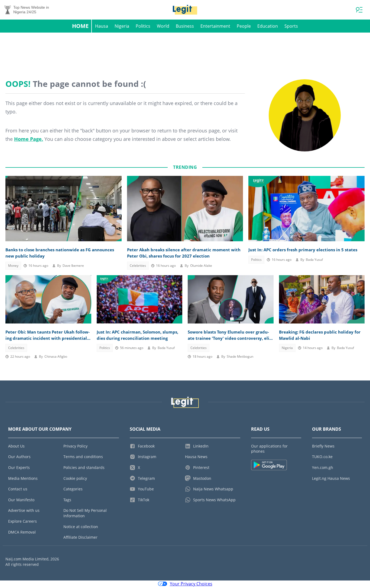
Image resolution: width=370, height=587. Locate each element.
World (163, 26)
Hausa (101, 26)
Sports (291, 26)
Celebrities (138, 265)
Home (80, 26)
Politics (143, 26)
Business (185, 26)
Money (13, 265)
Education (267, 26)
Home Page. (28, 139)
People (244, 26)
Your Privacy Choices (191, 584)
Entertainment (215, 26)
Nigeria (122, 26)
